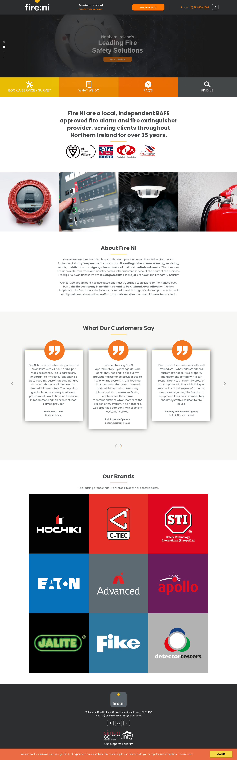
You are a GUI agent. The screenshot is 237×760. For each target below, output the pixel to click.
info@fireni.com (132, 715)
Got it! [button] (221, 754)
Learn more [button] (186, 754)
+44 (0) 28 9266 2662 (196, 7)
